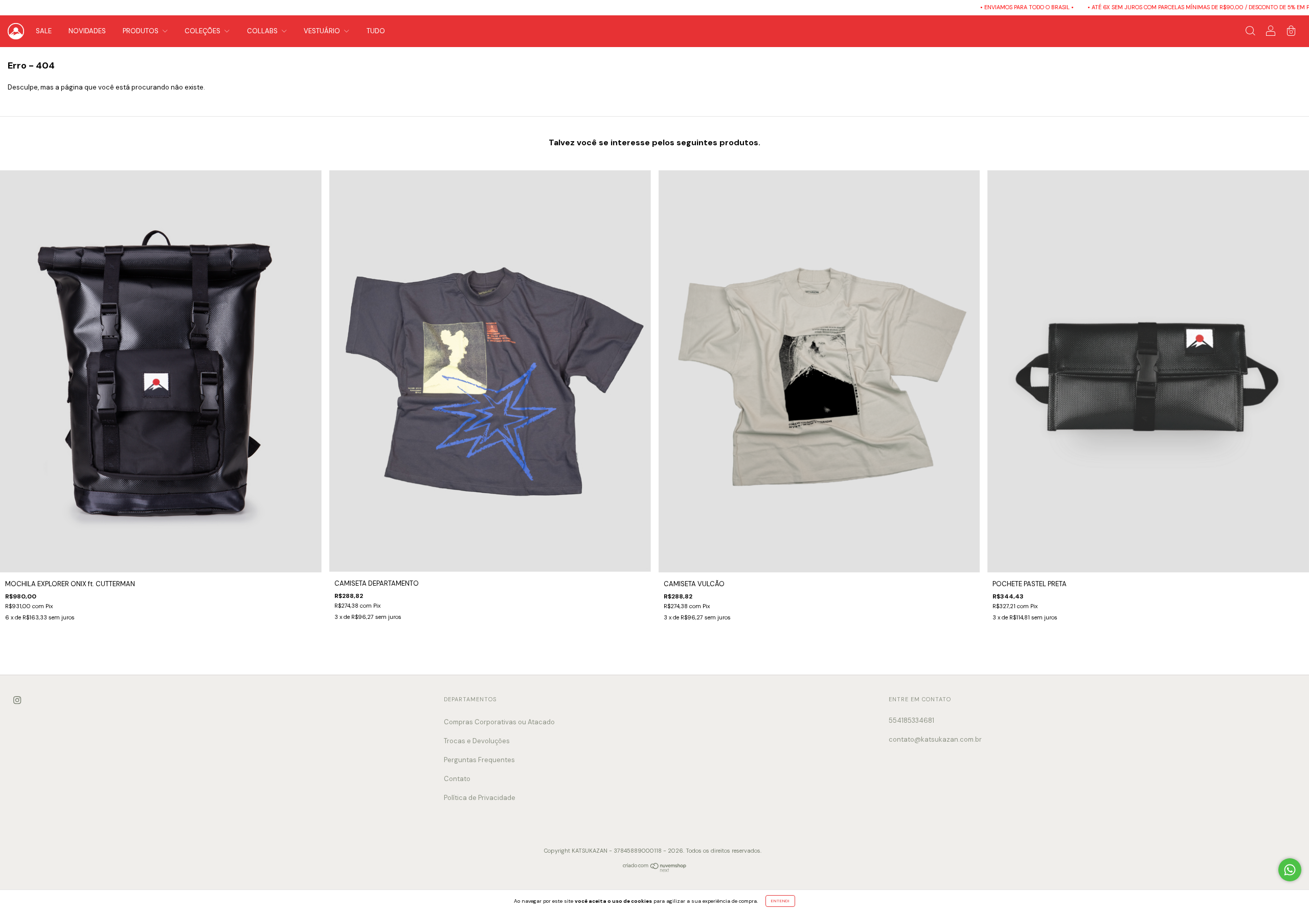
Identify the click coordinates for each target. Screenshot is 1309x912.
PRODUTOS (141, 31)
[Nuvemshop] (655, 869)
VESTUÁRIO (323, 31)
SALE (44, 31)
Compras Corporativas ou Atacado (499, 722)
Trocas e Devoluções (477, 741)
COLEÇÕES (203, 31)
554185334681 (911, 720)
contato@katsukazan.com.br (935, 739)
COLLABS (263, 31)
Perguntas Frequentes (479, 759)
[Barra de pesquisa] (1250, 32)
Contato (457, 778)
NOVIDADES (87, 31)
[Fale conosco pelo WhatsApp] (1289, 869)
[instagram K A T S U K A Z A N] (17, 700)
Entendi (780, 900)
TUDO (376, 31)
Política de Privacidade (479, 797)
